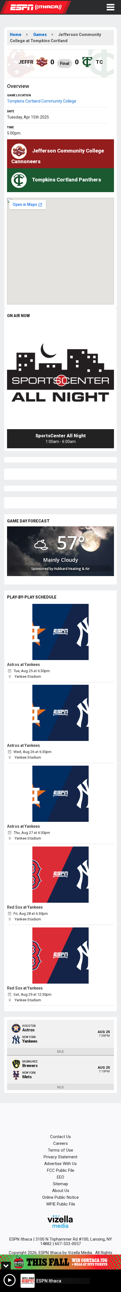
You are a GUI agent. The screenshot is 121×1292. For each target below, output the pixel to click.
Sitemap (60, 1183)
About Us (60, 1190)
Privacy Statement (60, 1156)
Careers (60, 1143)
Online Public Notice (60, 1197)
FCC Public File (60, 1170)
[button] (110, 7)
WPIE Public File (60, 1204)
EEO (60, 1177)
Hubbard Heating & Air (72, 568)
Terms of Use (60, 1150)
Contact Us (60, 1136)
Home (15, 34)
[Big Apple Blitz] (60, 1262)
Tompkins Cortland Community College (41, 101)
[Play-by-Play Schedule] (60, 632)
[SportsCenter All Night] (60, 375)
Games (40, 34)
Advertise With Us (60, 1163)
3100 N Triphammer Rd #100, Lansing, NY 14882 (73, 1241)
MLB (60, 1052)
